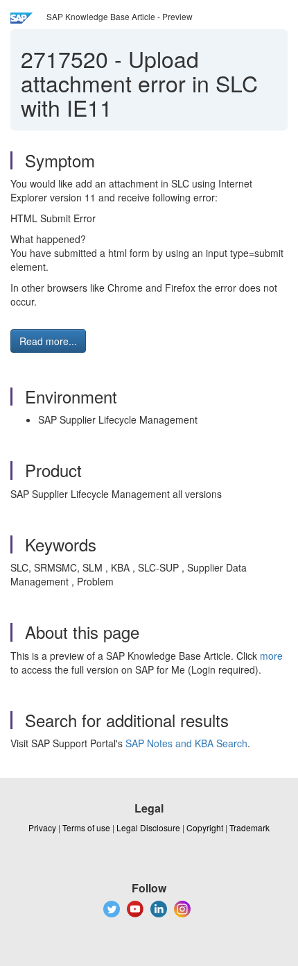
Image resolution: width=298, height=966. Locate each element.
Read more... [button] (48, 341)
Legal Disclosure (148, 827)
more (271, 656)
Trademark (249, 827)
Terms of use (86, 827)
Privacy (42, 827)
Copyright (204, 827)
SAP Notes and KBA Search (186, 743)
